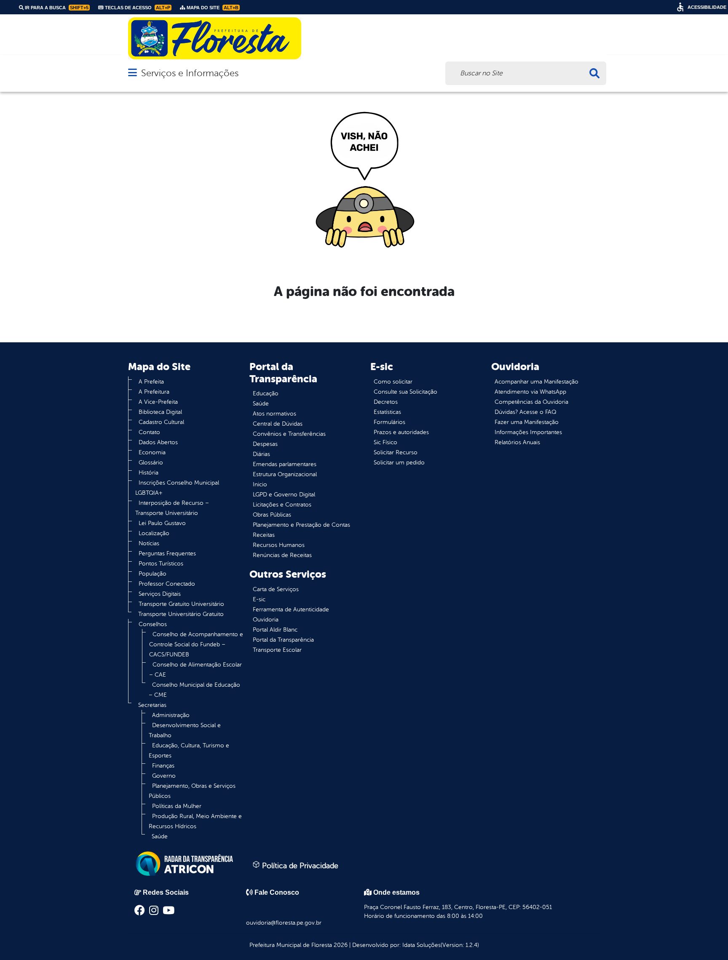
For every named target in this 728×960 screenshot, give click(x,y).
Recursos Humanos (279, 545)
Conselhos (153, 624)
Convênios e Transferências (289, 434)
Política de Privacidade (299, 865)
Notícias (149, 543)
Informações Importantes (528, 432)
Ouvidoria (265, 619)
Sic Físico (385, 442)
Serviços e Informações (189, 73)
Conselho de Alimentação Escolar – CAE (195, 669)
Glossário (151, 462)
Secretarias (152, 705)
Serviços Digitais (160, 594)
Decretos (386, 402)
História (148, 472)
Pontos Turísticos (161, 563)
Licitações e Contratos (282, 504)
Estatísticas (387, 412)
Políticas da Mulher (176, 806)
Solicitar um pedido (399, 462)
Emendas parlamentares (284, 464)
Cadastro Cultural (161, 422)
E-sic (259, 599)
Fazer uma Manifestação (527, 422)
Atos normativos (274, 414)
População (152, 574)
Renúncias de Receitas (282, 555)
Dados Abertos (158, 442)
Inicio (260, 484)
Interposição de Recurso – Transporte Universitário (172, 508)
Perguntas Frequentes (167, 553)
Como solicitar (393, 382)
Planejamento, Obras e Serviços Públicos (192, 791)
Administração (171, 715)
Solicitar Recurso (396, 452)
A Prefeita (151, 382)
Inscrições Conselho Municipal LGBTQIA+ (177, 488)
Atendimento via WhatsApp (530, 392)
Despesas (265, 444)
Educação (265, 393)
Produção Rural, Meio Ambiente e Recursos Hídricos (195, 821)
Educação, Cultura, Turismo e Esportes (189, 750)
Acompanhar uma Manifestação (536, 382)
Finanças (163, 766)
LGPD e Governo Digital (284, 494)
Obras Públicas (272, 515)
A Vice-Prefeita (158, 402)
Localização (154, 533)
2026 (340, 945)
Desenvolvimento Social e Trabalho (185, 730)
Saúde (160, 836)
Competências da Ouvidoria (531, 402)
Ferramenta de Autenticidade (291, 609)
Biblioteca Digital (160, 412)
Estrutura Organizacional (285, 474)
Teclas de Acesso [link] (137, 7)
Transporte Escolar (277, 650)
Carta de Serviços (276, 589)
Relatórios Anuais (517, 442)
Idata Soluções (421, 945)
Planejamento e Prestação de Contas (301, 525)
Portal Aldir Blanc (275, 630)
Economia (152, 452)
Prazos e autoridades (401, 432)
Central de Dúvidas (277, 424)
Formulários (389, 422)
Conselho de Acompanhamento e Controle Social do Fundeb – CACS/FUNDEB (196, 644)
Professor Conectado (167, 584)
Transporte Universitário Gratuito (181, 614)
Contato (149, 432)
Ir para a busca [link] (56, 7)
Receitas (264, 535)
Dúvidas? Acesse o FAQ (525, 412)
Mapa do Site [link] (211, 7)
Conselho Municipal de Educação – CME (194, 690)
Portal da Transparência (283, 640)
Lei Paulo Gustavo (162, 523)
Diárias (261, 454)
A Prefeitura (154, 392)
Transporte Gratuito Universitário (181, 604)
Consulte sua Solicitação (405, 392)
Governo (164, 776)
